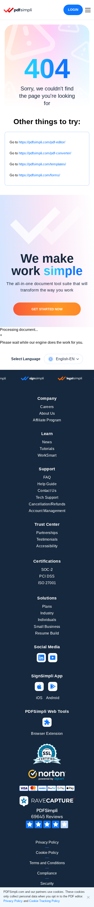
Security (47, 883)
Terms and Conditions (47, 863)
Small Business (47, 627)
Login (73, 9)
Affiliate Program (47, 420)
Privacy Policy (47, 842)
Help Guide (47, 484)
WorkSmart (47, 455)
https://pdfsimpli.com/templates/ (42, 164)
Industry (47, 613)
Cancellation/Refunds (47, 504)
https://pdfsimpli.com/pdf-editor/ (42, 142)
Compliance (47, 873)
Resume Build (47, 633)
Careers (47, 407)
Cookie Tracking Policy (44, 901)
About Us (47, 413)
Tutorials (47, 449)
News (47, 442)
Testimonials (47, 539)
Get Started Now (47, 309)
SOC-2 (47, 570)
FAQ (47, 477)
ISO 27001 (47, 583)
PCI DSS (47, 576)
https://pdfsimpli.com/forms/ (39, 175)
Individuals (47, 620)
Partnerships (47, 533)
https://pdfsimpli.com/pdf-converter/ (45, 153)
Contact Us (47, 491)
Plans (47, 606)
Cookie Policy (47, 853)
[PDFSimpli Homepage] (17, 10)
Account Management (47, 511)
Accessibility (46, 546)
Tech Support (47, 497)
